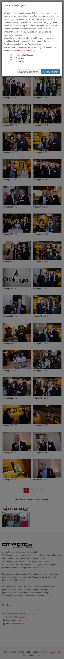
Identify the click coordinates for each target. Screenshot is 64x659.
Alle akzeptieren (50, 71)
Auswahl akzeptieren (28, 71)
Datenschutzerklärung (25, 50)
